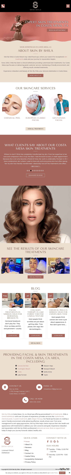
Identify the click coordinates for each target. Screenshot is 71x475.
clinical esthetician (8, 416)
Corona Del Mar (23, 366)
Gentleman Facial (35, 119)
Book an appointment (57, 428)
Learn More (12, 335)
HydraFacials (59, 416)
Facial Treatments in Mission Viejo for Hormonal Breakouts (13, 314)
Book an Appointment (57, 30)
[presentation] (4, 109)
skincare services (43, 428)
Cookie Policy (54, 473)
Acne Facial (59, 118)
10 (43, 170)
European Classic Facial (12, 119)
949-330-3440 (35, 402)
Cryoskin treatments (20, 419)
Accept (62, 473)
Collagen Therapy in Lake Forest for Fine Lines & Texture (35, 313)
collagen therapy (37, 419)
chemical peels (7, 419)
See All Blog (35, 343)
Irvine (19, 372)
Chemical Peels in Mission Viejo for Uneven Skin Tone (58, 312)
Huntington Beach (23, 369)
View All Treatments (35, 129)
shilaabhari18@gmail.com (53, 389)
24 (28, 299)
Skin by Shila (6, 414)
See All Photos (35, 277)
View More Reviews (35, 175)
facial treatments (56, 414)
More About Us (35, 75)
